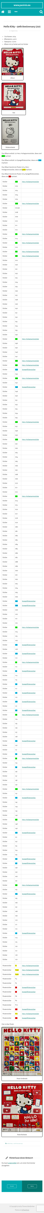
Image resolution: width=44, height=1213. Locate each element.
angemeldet (12, 1163)
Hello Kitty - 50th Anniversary (15, 1143)
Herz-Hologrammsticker (30, 182)
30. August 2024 (13, 31)
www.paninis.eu (22, 5)
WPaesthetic (25, 1210)
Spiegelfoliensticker (29, 369)
